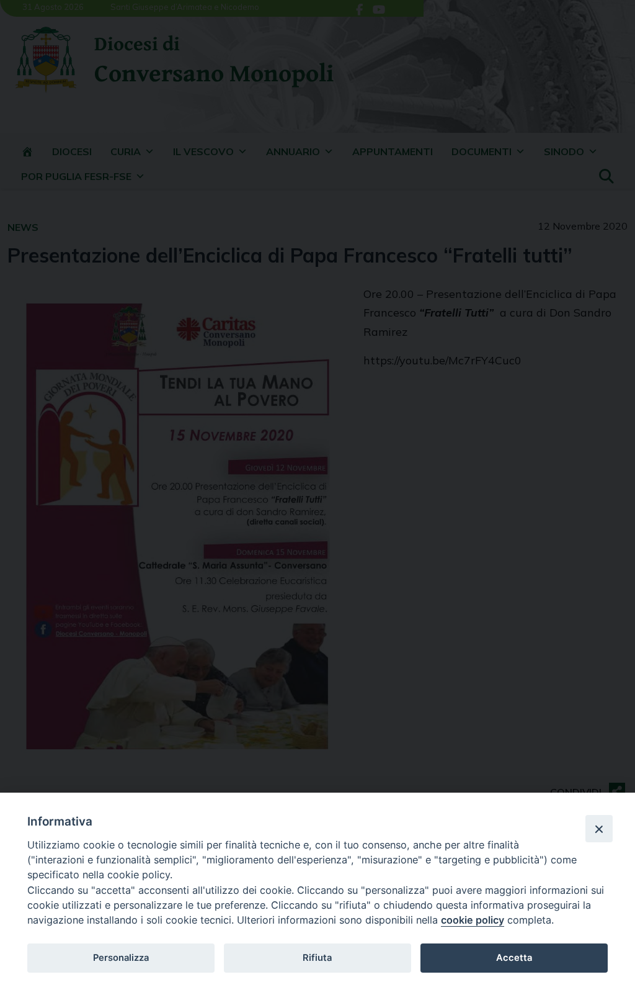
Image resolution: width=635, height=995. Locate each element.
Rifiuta (317, 957)
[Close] (599, 828)
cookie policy (472, 920)
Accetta (514, 957)
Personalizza (121, 957)
